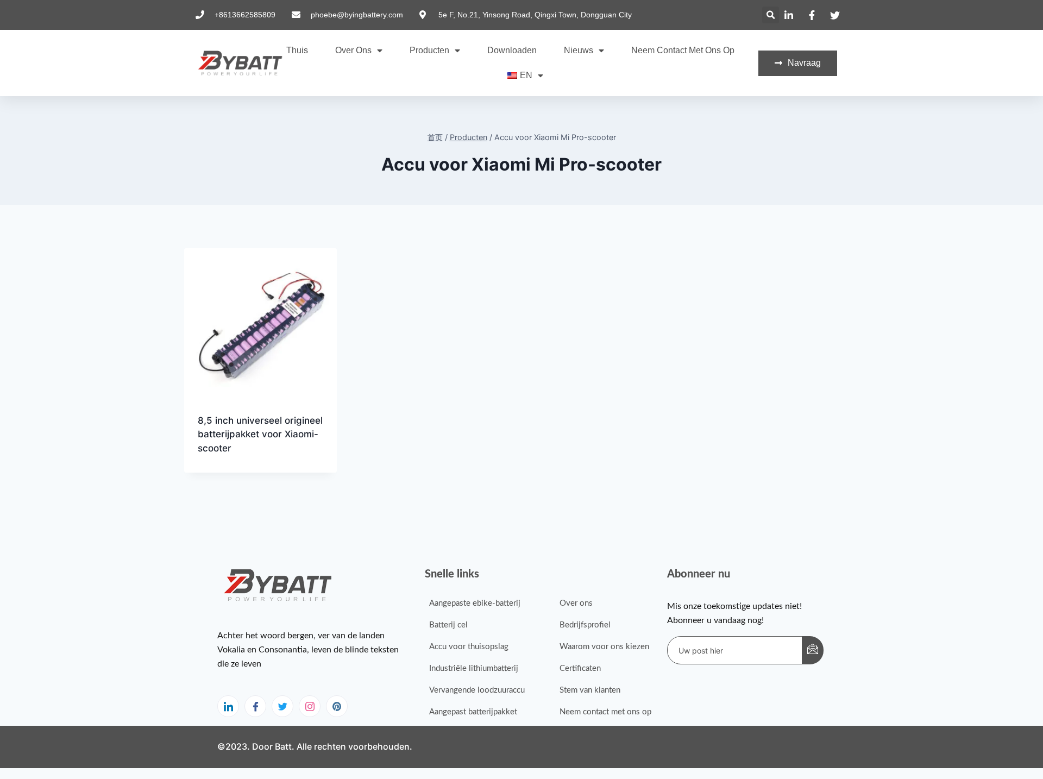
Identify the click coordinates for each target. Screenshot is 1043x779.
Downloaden (512, 50)
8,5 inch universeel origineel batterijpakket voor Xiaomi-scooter (260, 434)
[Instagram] (310, 706)
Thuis (297, 50)
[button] (770, 15)
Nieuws (578, 50)
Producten (429, 50)
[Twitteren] (282, 706)
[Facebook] (255, 706)
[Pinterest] (337, 706)
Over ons (353, 50)
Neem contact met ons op (682, 50)
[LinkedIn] (228, 706)
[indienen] (813, 650)
